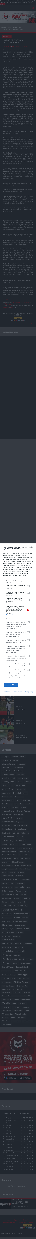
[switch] (28, 586)
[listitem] (18, 581)
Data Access (18, 691)
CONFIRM (10, 685)
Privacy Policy (29, 691)
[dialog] (18, 619)
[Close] (32, 547)
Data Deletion (7, 691)
